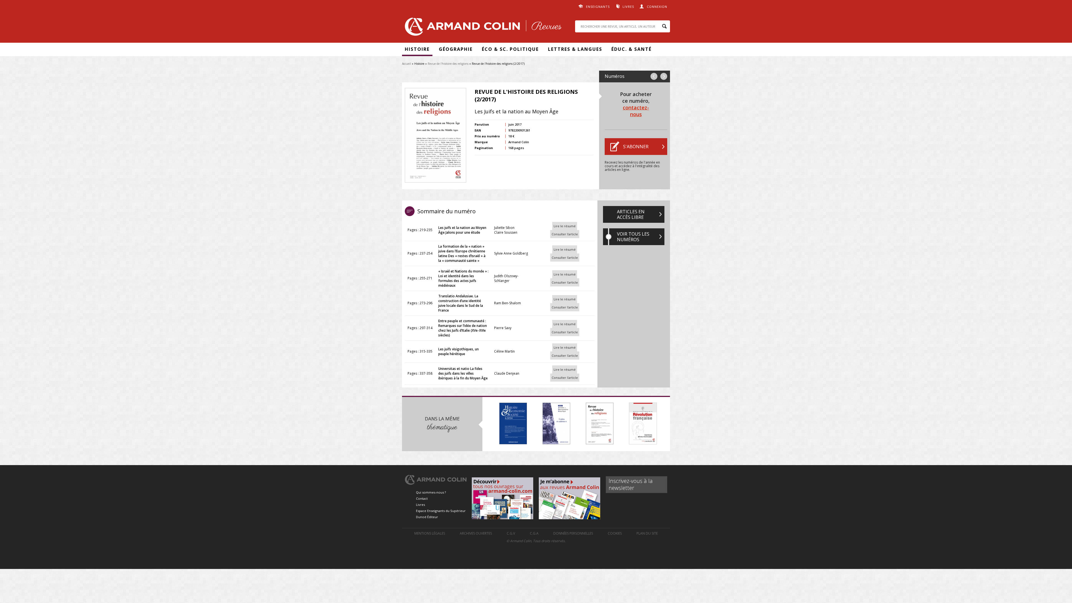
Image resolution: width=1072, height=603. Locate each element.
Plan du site (647, 533)
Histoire (417, 49)
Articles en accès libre (631, 214)
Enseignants (598, 6)
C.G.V (511, 533)
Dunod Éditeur (427, 517)
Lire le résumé (565, 226)
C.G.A (534, 533)
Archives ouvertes (476, 533)
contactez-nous (636, 111)
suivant (663, 76)
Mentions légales (429, 533)
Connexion (657, 6)
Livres (628, 6)
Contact (422, 498)
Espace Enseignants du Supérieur (441, 511)
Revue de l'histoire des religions (448, 64)
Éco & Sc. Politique (510, 49)
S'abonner (636, 146)
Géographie (456, 49)
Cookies (615, 533)
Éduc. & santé (631, 49)
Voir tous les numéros (633, 237)
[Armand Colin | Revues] (482, 28)
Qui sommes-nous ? (431, 492)
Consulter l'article (565, 234)
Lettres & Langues (575, 49)
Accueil (406, 64)
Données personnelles (573, 533)
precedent (653, 76)
